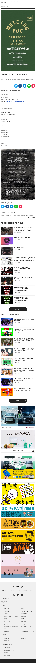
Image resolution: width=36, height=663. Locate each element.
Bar (19, 79)
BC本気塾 (6, 613)
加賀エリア (6, 640)
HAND (22, 619)
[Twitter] (16, 86)
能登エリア (6, 638)
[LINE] (29, 86)
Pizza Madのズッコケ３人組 (28, 631)
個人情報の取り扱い (9, 650)
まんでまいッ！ (7, 631)
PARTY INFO (5, 79)
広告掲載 (6, 653)
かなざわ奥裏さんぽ (26, 626)
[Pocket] (33, 86)
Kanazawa (13, 79)
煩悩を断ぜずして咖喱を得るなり (11, 627)
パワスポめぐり (7, 611)
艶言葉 (5, 619)
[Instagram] (14, 594)
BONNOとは (7, 647)
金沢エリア (23, 638)
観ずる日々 (23, 608)
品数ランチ (6, 608)
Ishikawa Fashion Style (26, 611)
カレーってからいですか (10, 624)
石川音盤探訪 (24, 613)
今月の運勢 (23, 616)
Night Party (30, 79)
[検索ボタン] (34, 6)
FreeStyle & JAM (25, 624)
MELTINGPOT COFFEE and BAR (15, 101)
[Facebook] (20, 86)
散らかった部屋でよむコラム (11, 616)
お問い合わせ (7, 655)
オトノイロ (23, 621)
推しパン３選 (7, 621)
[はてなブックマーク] (24, 86)
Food (23, 79)
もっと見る (32, 217)
